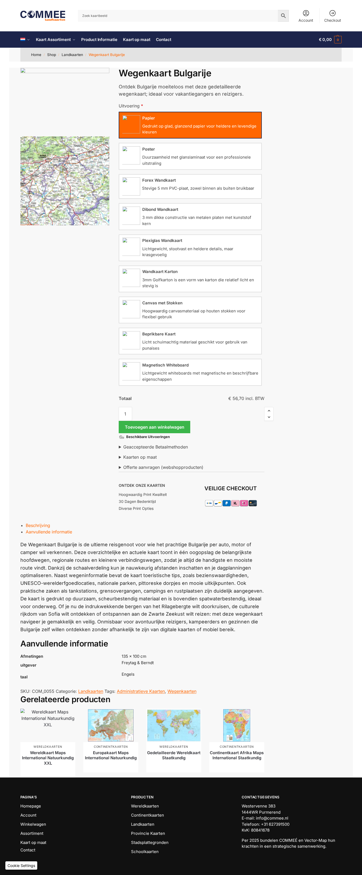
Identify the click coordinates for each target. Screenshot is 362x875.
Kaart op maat (33, 842)
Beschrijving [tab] (38, 525)
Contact (27, 849)
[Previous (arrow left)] (111, 85)
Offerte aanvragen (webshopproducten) (163, 467)
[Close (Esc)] (111, 72)
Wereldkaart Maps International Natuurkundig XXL (48, 758)
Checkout (332, 20)
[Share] (115, 72)
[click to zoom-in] (64, 101)
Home (36, 55)
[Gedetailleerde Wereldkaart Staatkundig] (173, 725)
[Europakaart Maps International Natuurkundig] (110, 725)
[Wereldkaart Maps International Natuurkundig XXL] (47, 725)
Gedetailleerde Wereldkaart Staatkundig (173, 755)
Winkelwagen (33, 824)
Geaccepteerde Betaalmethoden (155, 447)
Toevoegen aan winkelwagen (154, 427)
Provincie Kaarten (148, 833)
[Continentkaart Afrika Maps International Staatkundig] (236, 725)
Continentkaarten (111, 747)
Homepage (30, 806)
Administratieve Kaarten (141, 691)
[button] (330, 40)
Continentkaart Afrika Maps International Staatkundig (237, 755)
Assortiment (31, 833)
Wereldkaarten (47, 747)
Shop (51, 55)
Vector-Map (315, 840)
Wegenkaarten (181, 691)
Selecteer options (48, 772)
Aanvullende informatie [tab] (49, 531)
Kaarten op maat (140, 457)
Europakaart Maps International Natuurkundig (111, 755)
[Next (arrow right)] (115, 85)
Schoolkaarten (145, 851)
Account (305, 20)
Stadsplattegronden (150, 842)
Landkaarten (72, 55)
